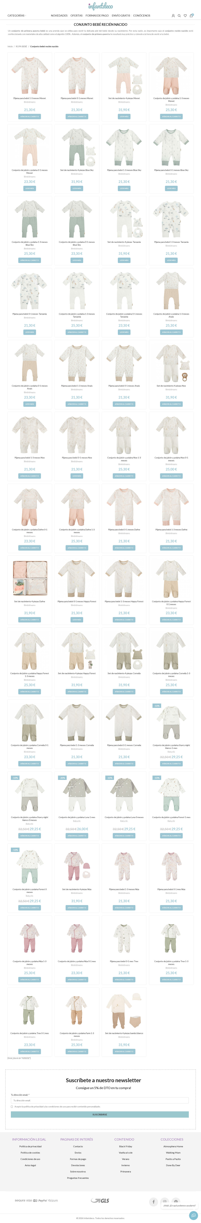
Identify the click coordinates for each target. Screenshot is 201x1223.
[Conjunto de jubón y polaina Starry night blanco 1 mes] (171, 722)
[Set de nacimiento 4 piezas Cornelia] (124, 651)
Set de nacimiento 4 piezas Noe (171, 385)
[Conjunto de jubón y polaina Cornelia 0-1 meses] (30, 722)
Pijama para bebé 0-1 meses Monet (77, 98)
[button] (29, 116)
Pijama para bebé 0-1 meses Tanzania (29, 314)
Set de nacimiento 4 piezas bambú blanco (124, 1033)
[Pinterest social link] (175, 1202)
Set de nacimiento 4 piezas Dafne (29, 601)
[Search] (179, 16)
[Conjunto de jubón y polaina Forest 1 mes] (171, 794)
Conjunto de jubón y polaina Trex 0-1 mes (29, 1033)
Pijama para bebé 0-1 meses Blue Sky (171, 170)
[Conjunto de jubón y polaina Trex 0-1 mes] (30, 1010)
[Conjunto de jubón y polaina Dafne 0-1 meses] (30, 507)
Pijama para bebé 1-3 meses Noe (30, 457)
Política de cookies (30, 1152)
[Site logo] (100, 5)
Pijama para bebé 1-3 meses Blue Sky (124, 170)
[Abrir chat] (193, 1215)
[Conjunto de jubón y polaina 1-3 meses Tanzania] (77, 291)
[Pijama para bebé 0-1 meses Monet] (77, 75)
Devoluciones (78, 1165)
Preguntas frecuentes (78, 1177)
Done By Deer (173, 1165)
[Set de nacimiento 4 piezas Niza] (77, 866)
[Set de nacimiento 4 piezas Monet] (124, 75)
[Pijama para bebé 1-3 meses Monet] (30, 75)
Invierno (125, 1165)
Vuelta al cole (125, 1152)
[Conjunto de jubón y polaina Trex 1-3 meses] (171, 939)
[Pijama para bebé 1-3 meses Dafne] (171, 507)
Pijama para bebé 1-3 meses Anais (77, 385)
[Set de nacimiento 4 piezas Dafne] (30, 579)
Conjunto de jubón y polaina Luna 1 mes (77, 817)
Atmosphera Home (173, 1146)
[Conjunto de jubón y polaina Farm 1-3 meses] (77, 1010)
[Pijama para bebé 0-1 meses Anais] (124, 363)
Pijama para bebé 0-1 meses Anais (124, 385)
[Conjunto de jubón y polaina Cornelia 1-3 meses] (171, 651)
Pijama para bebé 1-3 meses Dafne (171, 529)
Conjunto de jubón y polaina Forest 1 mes (171, 817)
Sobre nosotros (78, 1171)
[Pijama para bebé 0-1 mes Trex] (124, 939)
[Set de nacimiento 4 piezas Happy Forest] (77, 651)
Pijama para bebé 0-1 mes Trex (124, 961)
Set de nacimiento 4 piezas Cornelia (124, 673)
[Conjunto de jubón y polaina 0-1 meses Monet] (30, 147)
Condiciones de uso (30, 1159)
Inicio (10, 46)
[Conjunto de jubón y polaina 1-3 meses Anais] (171, 291)
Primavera (125, 1171)
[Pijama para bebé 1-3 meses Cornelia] (77, 722)
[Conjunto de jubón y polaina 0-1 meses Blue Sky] (77, 219)
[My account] (173, 16)
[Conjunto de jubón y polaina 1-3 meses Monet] (171, 75)
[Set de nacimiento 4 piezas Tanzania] (124, 219)
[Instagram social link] (164, 1202)
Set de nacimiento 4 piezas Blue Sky (76, 170)
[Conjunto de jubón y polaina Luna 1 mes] (77, 794)
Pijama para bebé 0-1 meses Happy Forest (77, 601)
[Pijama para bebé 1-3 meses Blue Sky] (124, 147)
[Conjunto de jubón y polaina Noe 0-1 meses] (171, 435)
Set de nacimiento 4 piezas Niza (76, 889)
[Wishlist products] (185, 16)
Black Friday (125, 1146)
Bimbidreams (29, 102)
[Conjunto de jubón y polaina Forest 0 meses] (30, 866)
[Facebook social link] (153, 1202)
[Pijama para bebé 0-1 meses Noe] (77, 435)
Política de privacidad (30, 1146)
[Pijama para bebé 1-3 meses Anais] (77, 363)
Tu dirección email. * (20, 1095)
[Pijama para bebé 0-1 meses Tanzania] (30, 291)
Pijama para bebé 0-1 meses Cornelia (124, 745)
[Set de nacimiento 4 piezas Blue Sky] (77, 147)
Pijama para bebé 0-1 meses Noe (77, 457)
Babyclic (171, 752)
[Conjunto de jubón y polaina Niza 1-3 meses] (30, 939)
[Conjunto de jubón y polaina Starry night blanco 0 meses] (30, 794)
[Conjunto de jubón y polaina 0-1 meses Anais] (30, 363)
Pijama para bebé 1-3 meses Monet (29, 98)
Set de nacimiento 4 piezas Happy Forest (77, 673)
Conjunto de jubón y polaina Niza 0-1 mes (77, 961)
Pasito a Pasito (173, 1159)
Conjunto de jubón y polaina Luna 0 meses (124, 817)
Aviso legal (30, 1165)
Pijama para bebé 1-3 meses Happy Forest (124, 601)
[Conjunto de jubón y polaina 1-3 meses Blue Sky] (30, 219)
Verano (125, 1159)
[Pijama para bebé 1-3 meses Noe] (30, 435)
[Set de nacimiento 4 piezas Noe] (171, 363)
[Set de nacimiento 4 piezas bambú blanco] (124, 1010)
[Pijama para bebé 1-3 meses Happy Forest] (124, 579)
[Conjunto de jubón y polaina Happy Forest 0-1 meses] (171, 579)
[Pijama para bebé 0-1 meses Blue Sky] (171, 147)
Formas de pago (78, 1159)
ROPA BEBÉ (21, 46)
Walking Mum (173, 1152)
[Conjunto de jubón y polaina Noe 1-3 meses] (124, 435)
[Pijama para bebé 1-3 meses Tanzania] (171, 219)
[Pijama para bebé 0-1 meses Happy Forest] (77, 579)
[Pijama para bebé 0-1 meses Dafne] (124, 507)
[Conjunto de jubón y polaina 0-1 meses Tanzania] (124, 291)
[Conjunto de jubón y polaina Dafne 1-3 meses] (77, 507)
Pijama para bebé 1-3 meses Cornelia (77, 745)
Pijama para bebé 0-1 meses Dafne (124, 529)
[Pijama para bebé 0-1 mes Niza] (171, 866)
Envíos (78, 1152)
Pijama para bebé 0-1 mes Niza (171, 889)
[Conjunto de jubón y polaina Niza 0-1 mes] (77, 939)
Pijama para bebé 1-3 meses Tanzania (171, 242)
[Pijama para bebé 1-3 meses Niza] (124, 866)
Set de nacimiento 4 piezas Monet (124, 98)
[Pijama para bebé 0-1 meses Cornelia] (124, 722)
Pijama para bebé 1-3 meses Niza (124, 889)
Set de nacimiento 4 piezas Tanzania (124, 242)
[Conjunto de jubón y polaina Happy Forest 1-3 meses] (30, 651)
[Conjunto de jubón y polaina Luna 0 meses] (124, 794)
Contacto (78, 1146)
